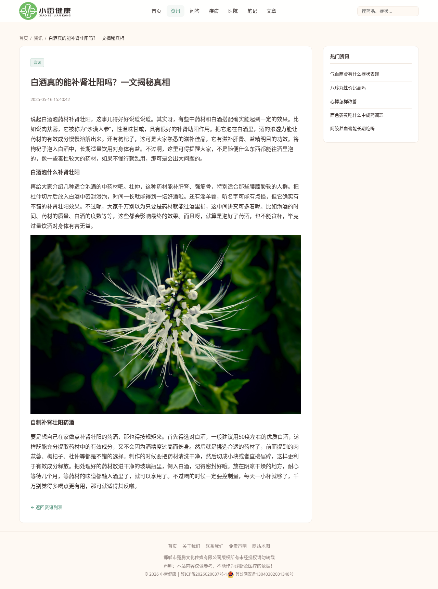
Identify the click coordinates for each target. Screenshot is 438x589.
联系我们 (214, 546)
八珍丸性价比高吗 (348, 88)
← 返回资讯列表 (46, 507)
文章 (271, 11)
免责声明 (238, 546)
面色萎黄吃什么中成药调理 (357, 115)
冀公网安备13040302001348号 (264, 574)
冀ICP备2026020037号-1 (204, 574)
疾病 (214, 11)
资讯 (175, 11)
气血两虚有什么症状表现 (354, 74)
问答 (194, 11)
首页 (156, 11)
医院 (233, 11)
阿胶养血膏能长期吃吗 (352, 128)
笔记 (252, 11)
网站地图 (261, 546)
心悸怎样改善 (343, 101)
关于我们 (191, 546)
